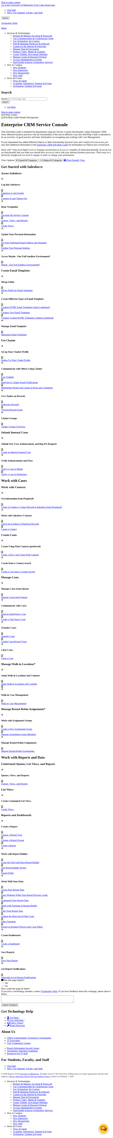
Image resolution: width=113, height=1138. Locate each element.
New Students (19, 1115)
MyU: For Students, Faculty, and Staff (25, 12)
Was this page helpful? (14, 980)
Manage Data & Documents (26, 1097)
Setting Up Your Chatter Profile (15, 360)
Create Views (7, 226)
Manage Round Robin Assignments (17, 751)
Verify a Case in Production (14, 474)
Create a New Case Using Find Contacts (20, 555)
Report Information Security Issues (23, 1048)
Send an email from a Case (13, 614)
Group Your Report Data (12, 890)
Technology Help (9, 23)
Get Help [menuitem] (11, 107)
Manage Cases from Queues (14, 597)
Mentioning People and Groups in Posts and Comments (27, 387)
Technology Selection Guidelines (22, 1051)
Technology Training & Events (27, 1134)
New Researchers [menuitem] (21, 73)
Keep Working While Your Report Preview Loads (24, 895)
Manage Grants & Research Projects (30, 1105)
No (6, 986)
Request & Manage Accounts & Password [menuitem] (32, 36)
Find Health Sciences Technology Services (33, 1110)
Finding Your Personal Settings (15, 248)
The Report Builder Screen (13, 868)
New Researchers (21, 1121)
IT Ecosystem (13, 1040)
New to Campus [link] (14, 65)
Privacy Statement (16, 1076)
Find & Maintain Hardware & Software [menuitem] (31, 44)
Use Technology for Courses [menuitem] (26, 41)
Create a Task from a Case (13, 619)
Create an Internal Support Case (16, 452)
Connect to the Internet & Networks (29, 1094)
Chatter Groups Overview (13, 426)
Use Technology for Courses (26, 1089)
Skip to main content (10, 2)
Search (5, 18)
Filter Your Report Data (12, 911)
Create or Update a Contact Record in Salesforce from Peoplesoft (31, 507)
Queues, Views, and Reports (14, 220)
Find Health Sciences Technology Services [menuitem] (33, 62)
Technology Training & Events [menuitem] (27, 86)
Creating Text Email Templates (15, 312)
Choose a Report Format (12, 840)
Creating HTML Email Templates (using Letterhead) (25, 307)
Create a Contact (9, 529)
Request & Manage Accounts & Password (32, 1084)
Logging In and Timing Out (14, 198)
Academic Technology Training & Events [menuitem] (32, 83)
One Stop (11, 10)
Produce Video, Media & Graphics (29, 1100)
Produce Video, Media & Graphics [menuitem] (29, 51)
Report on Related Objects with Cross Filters (22, 927)
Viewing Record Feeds (12, 410)
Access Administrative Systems (27, 1108)
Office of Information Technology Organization (29, 1038)
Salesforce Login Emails (12, 193)
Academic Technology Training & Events (32, 1131)
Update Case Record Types (14, 641)
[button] (103, 1128)
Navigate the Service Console (15, 215)
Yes (6, 983)
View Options (7, 160)
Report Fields (7, 873)
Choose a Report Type (11, 835)
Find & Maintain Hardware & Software (31, 1092)
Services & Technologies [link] (18, 33)
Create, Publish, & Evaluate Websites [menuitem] (30, 54)
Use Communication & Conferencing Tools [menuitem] (33, 38)
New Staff (18, 1123)
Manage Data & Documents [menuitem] (26, 49)
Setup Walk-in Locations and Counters (19, 684)
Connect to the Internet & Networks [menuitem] (29, 46)
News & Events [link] (14, 78)
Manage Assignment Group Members (18, 734)
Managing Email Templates (14, 334)
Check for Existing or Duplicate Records (20, 524)
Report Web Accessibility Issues (37, 1076)
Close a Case (7, 658)
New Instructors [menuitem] (20, 70)
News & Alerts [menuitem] (20, 81)
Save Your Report (9, 960)
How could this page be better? (15, 988)
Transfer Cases (8, 636)
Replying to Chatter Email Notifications (19, 382)
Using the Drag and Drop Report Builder (20, 862)
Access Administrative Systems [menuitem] (27, 59)
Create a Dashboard (10, 944)
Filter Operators (8, 921)
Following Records (10, 404)
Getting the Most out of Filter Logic (17, 916)
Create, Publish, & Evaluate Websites (30, 1102)
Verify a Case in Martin (12, 469)
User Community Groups (19, 1043)
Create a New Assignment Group (16, 729)
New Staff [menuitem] (18, 75)
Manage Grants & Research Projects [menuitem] (30, 57)
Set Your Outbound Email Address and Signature (24, 242)
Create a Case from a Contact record (18, 571)
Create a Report (8, 845)
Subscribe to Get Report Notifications (18, 977)
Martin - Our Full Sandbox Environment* (20, 265)
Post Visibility (7, 377)
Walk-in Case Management (13, 703)
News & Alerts (20, 1129)
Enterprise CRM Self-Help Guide (52, 145)
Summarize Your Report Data (15, 900)
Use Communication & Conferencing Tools (33, 1086)
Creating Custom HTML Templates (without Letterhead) (27, 318)
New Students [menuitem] (19, 67)
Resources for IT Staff (17, 1053)
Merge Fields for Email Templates (17, 290)
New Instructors (20, 1118)
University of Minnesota (29, 1074)
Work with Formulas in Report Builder (19, 905)
